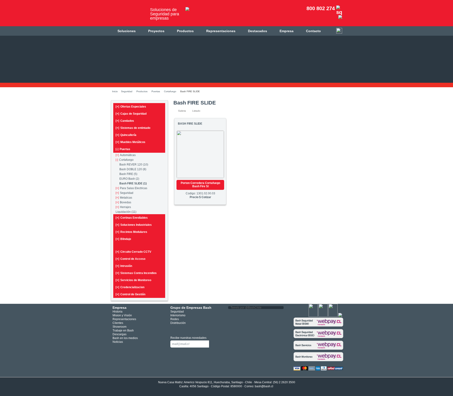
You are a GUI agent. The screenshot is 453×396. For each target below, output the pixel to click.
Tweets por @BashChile (246, 307)
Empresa (287, 31)
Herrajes (123, 207)
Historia (117, 311)
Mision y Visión (122, 315)
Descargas (119, 334)
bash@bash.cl (264, 386)
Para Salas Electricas (131, 188)
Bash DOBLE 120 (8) (132, 169)
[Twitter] (323, 316)
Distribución (178, 323)
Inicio (115, 91)
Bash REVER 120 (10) (133, 164)
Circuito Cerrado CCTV (133, 251)
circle (180, 329)
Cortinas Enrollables (132, 217)
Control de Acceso (130, 259)
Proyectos (156, 31)
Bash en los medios (125, 338)
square (173, 329)
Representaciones (220, 31)
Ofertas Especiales (131, 106)
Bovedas (123, 202)
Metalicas (124, 197)
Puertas (155, 91)
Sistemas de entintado (133, 128)
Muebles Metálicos (130, 142)
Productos (185, 31)
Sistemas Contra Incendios (136, 273)
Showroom (119, 326)
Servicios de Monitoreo (133, 280)
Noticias (118, 342)
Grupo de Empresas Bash (190, 307)
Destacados (257, 31)
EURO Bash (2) (129, 178)
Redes (174, 319)
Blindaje (123, 239)
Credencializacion (130, 287)
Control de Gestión (130, 294)
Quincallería (126, 135)
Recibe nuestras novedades (188, 337)
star (187, 329)
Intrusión (124, 266)
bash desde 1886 (128, 15)
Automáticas (126, 155)
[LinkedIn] (340, 316)
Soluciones (126, 31)
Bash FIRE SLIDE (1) (133, 183)
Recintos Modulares (131, 232)
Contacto (313, 31)
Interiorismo (177, 315)
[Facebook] (313, 316)
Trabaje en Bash (123, 330)
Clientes (118, 323)
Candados (125, 120)
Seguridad (126, 91)
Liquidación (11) (126, 211)
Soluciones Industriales (134, 224)
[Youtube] (333, 316)
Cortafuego (170, 91)
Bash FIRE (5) (128, 174)
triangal (194, 329)
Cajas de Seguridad (131, 113)
